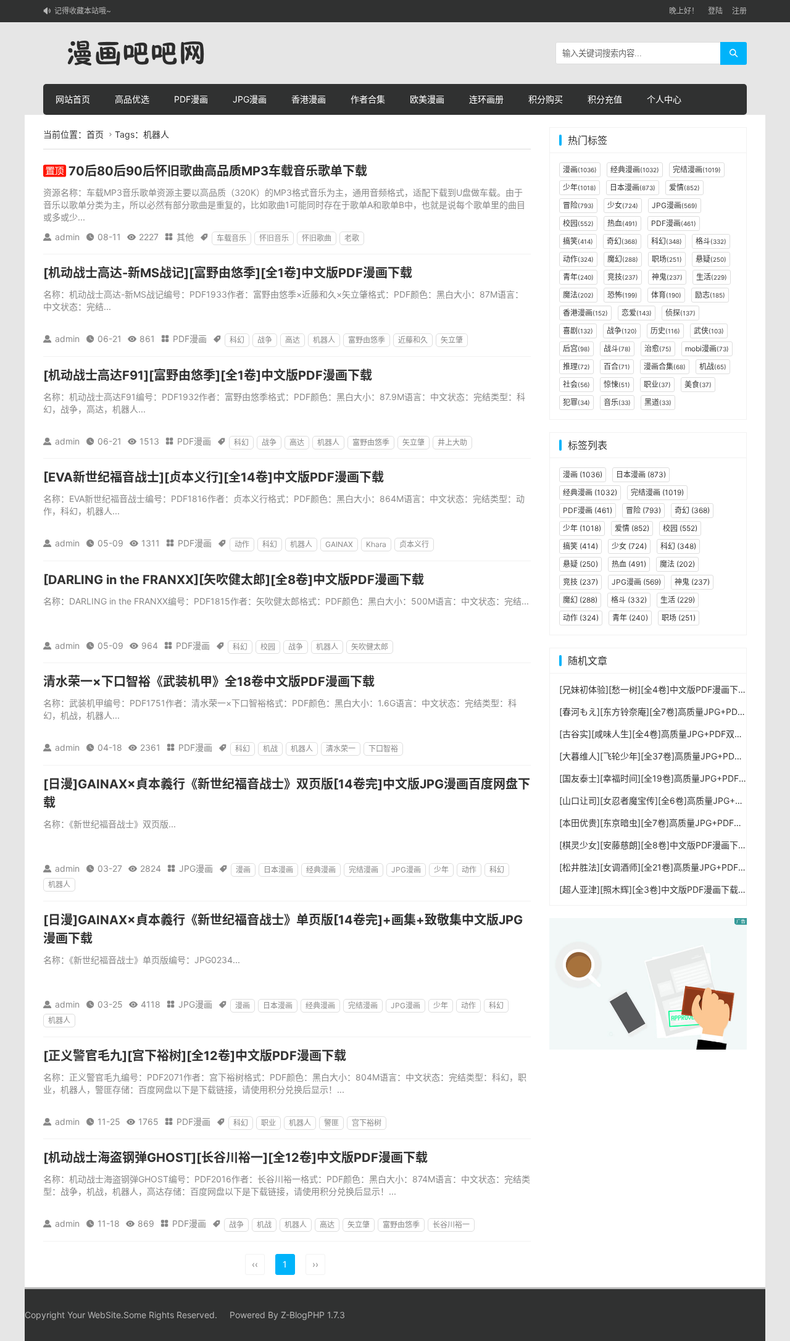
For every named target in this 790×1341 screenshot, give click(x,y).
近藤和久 (413, 340)
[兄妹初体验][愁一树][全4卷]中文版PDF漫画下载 (653, 689)
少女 (622, 205)
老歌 (351, 238)
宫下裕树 (366, 1122)
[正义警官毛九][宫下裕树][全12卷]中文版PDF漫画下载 (194, 1055)
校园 (267, 646)
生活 (711, 277)
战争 (264, 340)
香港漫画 (308, 99)
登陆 (715, 10)
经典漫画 (321, 869)
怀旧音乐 (274, 238)
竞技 (622, 277)
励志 (710, 294)
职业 (268, 1122)
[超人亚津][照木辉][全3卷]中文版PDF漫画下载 (648, 889)
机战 (270, 748)
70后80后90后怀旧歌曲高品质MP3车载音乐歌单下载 (218, 171)
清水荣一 (341, 748)
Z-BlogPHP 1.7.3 (313, 1315)
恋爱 (637, 312)
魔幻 (622, 259)
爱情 (684, 187)
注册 (739, 10)
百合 (617, 366)
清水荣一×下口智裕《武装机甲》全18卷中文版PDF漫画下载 (209, 681)
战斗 (617, 348)
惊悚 (617, 384)
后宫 (576, 348)
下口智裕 (383, 748)
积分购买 (545, 99)
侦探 (680, 312)
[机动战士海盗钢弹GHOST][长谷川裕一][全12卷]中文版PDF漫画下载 (235, 1157)
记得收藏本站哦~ (82, 10)
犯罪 (576, 402)
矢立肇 (452, 340)
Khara (376, 544)
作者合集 (368, 99)
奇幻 (622, 241)
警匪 (331, 1122)
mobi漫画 (707, 348)
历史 (665, 330)
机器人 (324, 340)
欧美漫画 (427, 99)
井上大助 (452, 442)
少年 (441, 869)
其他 (185, 237)
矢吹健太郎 (369, 646)
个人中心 (664, 99)
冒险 (578, 205)
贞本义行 (414, 544)
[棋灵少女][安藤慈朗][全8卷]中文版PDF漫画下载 (653, 845)
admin (67, 237)
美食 (698, 384)
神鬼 (667, 277)
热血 (622, 223)
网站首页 (73, 99)
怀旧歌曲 (316, 238)
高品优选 (132, 99)
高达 (292, 340)
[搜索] (733, 53)
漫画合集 (665, 366)
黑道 (658, 402)
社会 (576, 384)
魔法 (578, 294)
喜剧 (578, 330)
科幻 (237, 340)
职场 (667, 259)
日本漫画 (278, 869)
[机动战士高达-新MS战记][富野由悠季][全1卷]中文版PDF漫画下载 (227, 272)
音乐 (617, 402)
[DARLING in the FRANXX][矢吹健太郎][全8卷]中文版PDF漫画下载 (233, 579)
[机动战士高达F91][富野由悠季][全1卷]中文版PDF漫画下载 (207, 375)
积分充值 (605, 99)
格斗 (711, 241)
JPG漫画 (250, 99)
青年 (578, 277)
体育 (666, 294)
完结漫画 (363, 869)
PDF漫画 (191, 99)
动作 (242, 544)
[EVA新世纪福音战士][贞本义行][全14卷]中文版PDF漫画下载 (213, 477)
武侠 (709, 330)
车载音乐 (231, 238)
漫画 (243, 869)
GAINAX (339, 544)
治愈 (658, 348)
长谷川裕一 (451, 1224)
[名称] (648, 982)
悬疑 (711, 259)
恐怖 (622, 294)
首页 (95, 134)
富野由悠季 (366, 340)
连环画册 (486, 99)
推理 (576, 366)
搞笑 (578, 241)
